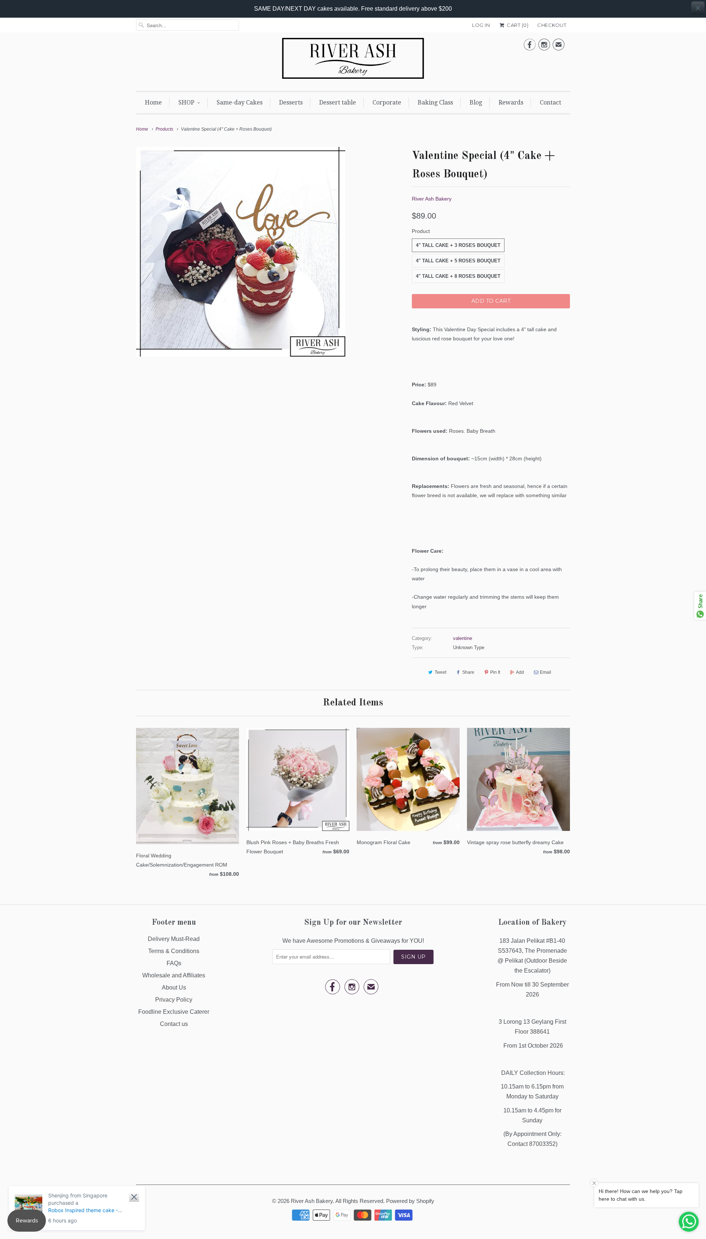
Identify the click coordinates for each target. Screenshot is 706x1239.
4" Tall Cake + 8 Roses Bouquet (458, 276)
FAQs (174, 963)
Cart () (517, 25)
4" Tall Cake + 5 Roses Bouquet (458, 260)
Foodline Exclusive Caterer (173, 1012)
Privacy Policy (173, 999)
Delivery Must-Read (174, 939)
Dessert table (337, 102)
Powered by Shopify (410, 1201)
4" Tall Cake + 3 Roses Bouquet (458, 245)
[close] (698, 8)
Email (545, 672)
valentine (462, 638)
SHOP (186, 102)
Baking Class (435, 102)
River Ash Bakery (432, 199)
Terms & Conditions (173, 951)
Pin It (495, 672)
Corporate (386, 102)
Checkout (551, 25)
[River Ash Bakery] (353, 61)
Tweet (440, 672)
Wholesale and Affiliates (173, 975)
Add (520, 672)
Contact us (174, 1024)
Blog (476, 102)
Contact (550, 102)
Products (164, 129)
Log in (481, 25)
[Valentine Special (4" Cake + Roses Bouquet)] (240, 251)
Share (468, 672)
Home (153, 102)
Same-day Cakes (240, 102)
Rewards (511, 102)
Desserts (291, 102)
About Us (174, 987)
